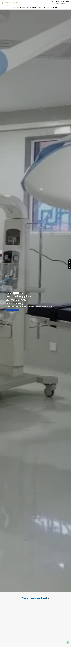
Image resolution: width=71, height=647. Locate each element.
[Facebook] (70, 260)
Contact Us (49, 7)
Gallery (39, 7)
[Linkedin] (70, 265)
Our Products (33, 7)
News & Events (25, 7)
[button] (33, 7)
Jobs (44, 7)
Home (14, 7)
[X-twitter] (70, 263)
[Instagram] (70, 268)
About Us (19, 7)
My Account (55, 7)
